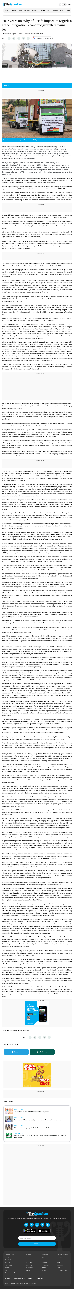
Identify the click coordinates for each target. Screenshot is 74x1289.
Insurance (45, 1265)
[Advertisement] (37, 387)
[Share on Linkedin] (28, 38)
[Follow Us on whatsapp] (48, 1225)
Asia (6, 1270)
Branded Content (11, 1273)
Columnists (29, 1268)
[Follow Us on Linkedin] (42, 1225)
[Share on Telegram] (23, 38)
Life (48, 11)
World (44, 1270)
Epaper (14, 11)
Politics (27, 11)
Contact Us (40, 1278)
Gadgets (60, 1265)
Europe (28, 1257)
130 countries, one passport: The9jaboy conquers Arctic (32, 1128)
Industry (44, 1263)
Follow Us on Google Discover (44, 38)
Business (34, 11)
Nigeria (28, 1270)
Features (45, 1255)
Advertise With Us (19, 1278)
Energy (7, 1263)
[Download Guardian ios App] (44, 1230)
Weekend (60, 1257)
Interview (60, 1260)
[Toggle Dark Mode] (63, 4)
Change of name (63, 1270)
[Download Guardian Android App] (30, 1230)
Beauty (28, 1260)
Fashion (44, 1257)
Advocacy (8, 1265)
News (6, 11)
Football (44, 1260)
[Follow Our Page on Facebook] (26, 1225)
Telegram (17, 1052)
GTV (68, 11)
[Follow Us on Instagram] (37, 1225)
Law (58, 1268)
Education (29, 1263)
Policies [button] (30, 1278)
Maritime (45, 1268)
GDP (16, 1030)
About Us (7, 1278)
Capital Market (10, 1260)
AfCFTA (10, 1030)
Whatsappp (43, 1052)
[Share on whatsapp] (18, 38)
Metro (20, 11)
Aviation (7, 1257)
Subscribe (37, 1244)
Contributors (9, 1255)
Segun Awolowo (24, 1030)
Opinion (55, 11)
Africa (7, 1268)
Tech (61, 11)
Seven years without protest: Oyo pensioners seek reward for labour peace (38, 1120)
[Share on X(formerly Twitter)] (14, 38)
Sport (43, 11)
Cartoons (29, 1265)
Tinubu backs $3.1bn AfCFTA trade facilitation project (31, 1112)
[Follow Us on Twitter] (32, 1225)
